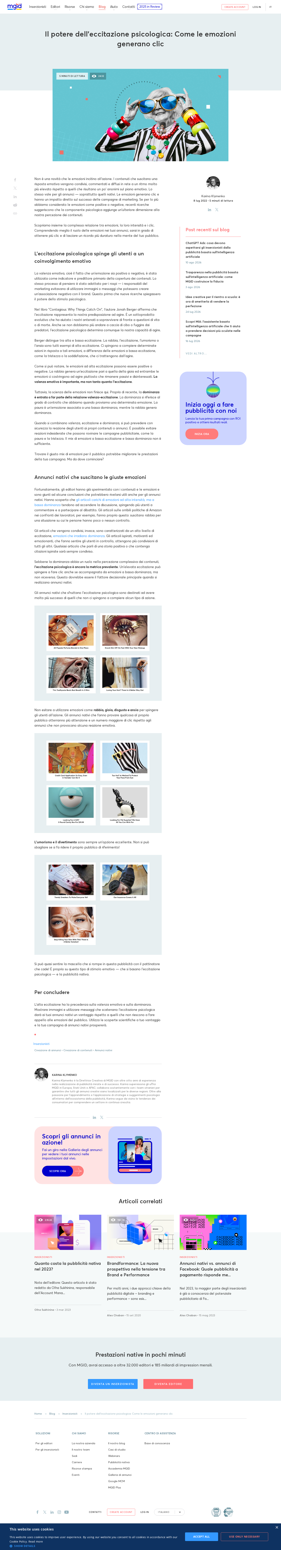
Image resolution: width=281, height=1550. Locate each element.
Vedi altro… (196, 353)
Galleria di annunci (120, 1475)
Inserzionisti (140, 56)
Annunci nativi (103, 1050)
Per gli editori (44, 1443)
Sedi (74, 1456)
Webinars (114, 1456)
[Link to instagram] (59, 1512)
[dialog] (140, 1536)
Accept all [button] (201, 1536)
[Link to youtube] (66, 1512)
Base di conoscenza (157, 1443)
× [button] (276, 1527)
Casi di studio (117, 1449)
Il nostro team (81, 1449)
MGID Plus (114, 1487)
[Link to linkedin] (52, 1512)
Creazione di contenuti (77, 1050)
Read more (35, 1541)
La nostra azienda (83, 1443)
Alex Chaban (116, 1315)
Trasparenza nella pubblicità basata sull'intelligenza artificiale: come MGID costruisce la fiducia (212, 276)
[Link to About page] (222, 1512)
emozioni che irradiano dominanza (79, 536)
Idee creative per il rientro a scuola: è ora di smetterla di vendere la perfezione (213, 301)
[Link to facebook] (37, 1512)
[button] (52, 1433)
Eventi (76, 1475)
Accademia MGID (119, 1468)
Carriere (77, 1462)
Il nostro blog (116, 1443)
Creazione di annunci (47, 1050)
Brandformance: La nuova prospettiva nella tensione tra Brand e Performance (136, 1269)
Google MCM (116, 1481)
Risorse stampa (82, 1468)
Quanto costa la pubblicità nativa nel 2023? (67, 1266)
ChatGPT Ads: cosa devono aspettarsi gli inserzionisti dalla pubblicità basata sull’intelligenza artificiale (210, 250)
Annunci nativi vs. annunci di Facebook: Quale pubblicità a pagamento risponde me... (209, 1269)
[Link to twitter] (45, 1512)
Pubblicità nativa (119, 1462)
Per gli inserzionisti (47, 1449)
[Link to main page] (14, 6)
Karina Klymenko (64, 1075)
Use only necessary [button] (244, 1536)
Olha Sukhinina (44, 1309)
